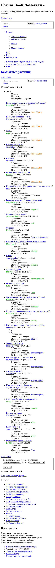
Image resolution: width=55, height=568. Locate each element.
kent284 (9, 105)
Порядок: (25, 462)
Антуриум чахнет (14, 371)
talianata (34, 251)
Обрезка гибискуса (14, 343)
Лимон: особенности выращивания (21, 399)
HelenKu (34, 306)
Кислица (10, 158)
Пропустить (6, 18)
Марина (9, 346)
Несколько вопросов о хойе (18, 117)
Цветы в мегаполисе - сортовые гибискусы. (25, 325)
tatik (32, 223)
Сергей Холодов (13, 387)
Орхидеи (10, 228)
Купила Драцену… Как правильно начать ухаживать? (29, 186)
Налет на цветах (13, 427)
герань (9, 131)
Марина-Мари (12, 202)
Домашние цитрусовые (16, 214)
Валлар (34, 320)
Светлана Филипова (39, 237)
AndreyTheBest (37, 279)
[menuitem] (18, 36)
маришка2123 (12, 258)
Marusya (34, 265)
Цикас (9, 256)
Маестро (10, 244)
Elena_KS (10, 299)
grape (8, 133)
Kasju (8, 230)
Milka (33, 422)
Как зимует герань (14, 413)
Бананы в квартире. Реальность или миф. (24, 200)
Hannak (9, 175)
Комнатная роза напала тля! (18, 172)
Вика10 (34, 408)
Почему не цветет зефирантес (19, 385)
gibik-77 (9, 327)
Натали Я (10, 313)
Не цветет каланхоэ (14, 144)
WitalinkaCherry (12, 216)
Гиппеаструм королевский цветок (21, 357)
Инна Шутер (36, 112)
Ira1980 (9, 443)
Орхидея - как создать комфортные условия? (25, 297)
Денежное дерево (13, 269)
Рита (8, 188)
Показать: (7, 460)
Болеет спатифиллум (15, 283)
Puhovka (9, 272)
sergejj (8, 401)
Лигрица (10, 119)
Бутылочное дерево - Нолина (19, 441)
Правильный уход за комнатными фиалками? (26, 242)
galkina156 (10, 147)
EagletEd (34, 209)
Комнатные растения (16, 72)
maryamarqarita (37, 353)
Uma (8, 286)
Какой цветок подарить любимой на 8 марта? (26, 103)
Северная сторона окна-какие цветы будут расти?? (28, 311)
